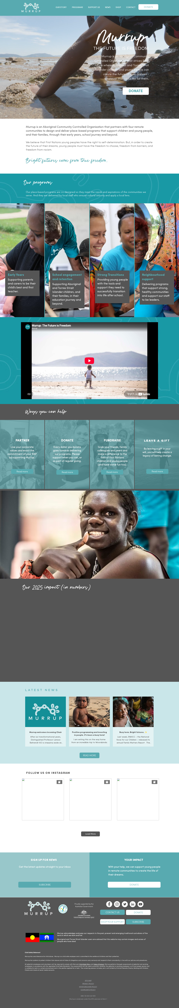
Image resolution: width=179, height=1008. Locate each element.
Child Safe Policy (84, 964)
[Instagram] (117, 904)
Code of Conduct (99, 964)
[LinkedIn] (133, 904)
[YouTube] (140, 904)
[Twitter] (125, 904)
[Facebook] (109, 904)
